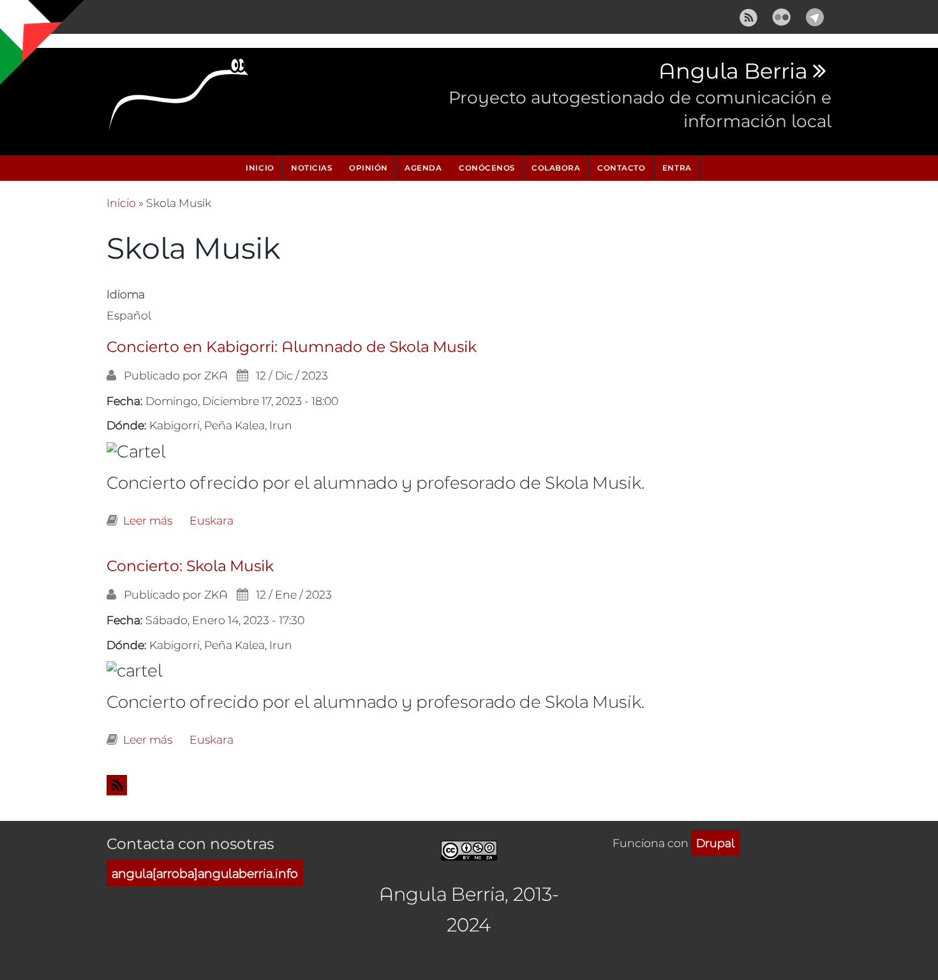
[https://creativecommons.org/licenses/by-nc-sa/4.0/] (469, 848)
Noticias (311, 167)
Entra (677, 167)
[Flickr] (781, 15)
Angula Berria (733, 71)
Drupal (715, 842)
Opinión (368, 167)
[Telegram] (814, 15)
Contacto (621, 167)
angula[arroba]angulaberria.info (205, 873)
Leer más (147, 520)
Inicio (260, 167)
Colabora (556, 167)
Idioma (126, 294)
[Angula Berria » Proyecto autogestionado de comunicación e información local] (179, 98)
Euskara (212, 520)
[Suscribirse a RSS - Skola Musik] (469, 785)
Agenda (423, 167)
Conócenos (487, 167)
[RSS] (748, 15)
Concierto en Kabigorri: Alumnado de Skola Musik (292, 347)
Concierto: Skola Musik (190, 566)
